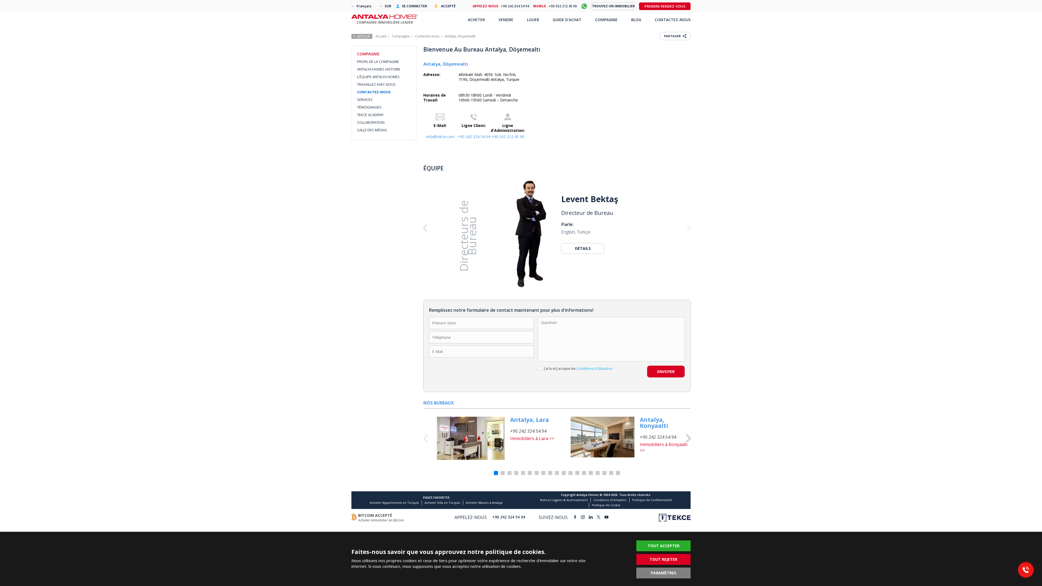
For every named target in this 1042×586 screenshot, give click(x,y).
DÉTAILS (583, 248)
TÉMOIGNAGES (369, 107)
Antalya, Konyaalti (654, 423)
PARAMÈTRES (663, 572)
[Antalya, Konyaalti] (603, 437)
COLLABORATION (371, 122)
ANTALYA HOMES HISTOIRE (378, 69)
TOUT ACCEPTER (663, 545)
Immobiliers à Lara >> (532, 438)
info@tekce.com (440, 136)
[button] (450, 228)
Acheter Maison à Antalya (484, 503)
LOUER (533, 19)
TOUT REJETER (663, 559)
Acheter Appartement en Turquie (394, 503)
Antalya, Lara (529, 420)
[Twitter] (599, 517)
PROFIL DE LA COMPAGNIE (378, 61)
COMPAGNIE (606, 19)
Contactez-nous (427, 36)
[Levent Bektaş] (530, 234)
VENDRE (505, 19)
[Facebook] (575, 517)
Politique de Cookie (606, 505)
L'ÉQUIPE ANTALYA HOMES (378, 76)
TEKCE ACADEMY (370, 114)
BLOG (636, 19)
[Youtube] (606, 517)
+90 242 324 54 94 (474, 136)
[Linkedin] (591, 517)
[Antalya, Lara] (471, 438)
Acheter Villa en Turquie (442, 503)
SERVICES (365, 99)
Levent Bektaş (589, 199)
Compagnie (401, 36)
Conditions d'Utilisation (610, 500)
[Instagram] (583, 517)
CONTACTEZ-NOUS (374, 92)
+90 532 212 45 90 (507, 136)
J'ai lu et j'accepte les (578, 368)
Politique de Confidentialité (652, 500)
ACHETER (476, 19)
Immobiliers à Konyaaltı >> (664, 447)
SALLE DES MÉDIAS (372, 130)
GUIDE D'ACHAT (567, 19)
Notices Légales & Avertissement (564, 500)
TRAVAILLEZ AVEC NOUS (376, 84)
